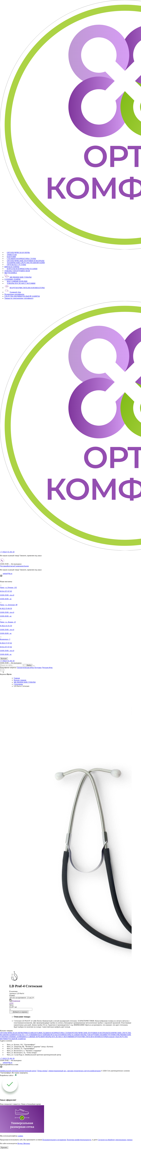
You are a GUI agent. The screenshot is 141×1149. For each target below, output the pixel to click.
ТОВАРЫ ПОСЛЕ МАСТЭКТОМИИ (21, 283)
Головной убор (15, 292)
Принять (4, 1147)
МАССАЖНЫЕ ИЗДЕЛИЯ (17, 281)
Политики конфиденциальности (79, 1140)
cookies (20, 1136)
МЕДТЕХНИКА (10, 273)
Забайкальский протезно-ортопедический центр (18, 1071)
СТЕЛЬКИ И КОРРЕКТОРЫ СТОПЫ (21, 259)
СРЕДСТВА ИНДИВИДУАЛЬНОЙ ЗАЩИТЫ (22, 296)
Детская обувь (47, 667)
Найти (29, 665)
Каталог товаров (20, 680)
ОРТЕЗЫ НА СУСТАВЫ (16, 265)
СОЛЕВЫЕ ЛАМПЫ (12, 279)
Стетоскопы (18, 684)
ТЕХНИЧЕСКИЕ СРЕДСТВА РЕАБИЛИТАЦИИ (26, 263)
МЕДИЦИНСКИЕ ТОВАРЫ (21, 277)
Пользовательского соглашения (54, 1140)
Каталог (4, 658)
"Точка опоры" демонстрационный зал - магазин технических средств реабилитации (69, 1071)
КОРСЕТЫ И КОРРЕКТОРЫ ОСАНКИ (22, 269)
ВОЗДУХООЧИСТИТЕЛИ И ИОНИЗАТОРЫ (27, 288)
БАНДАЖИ (11, 257)
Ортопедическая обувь (25, 667)
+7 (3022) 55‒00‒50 (7, 552)
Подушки (38, 667)
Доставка (3, 566)
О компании (19, 566)
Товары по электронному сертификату (18, 298)
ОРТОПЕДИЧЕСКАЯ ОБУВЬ (18, 252)
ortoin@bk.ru (7, 573)
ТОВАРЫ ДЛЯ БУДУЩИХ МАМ (17, 271)
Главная (17, 678)
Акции (26, 566)
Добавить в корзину (20, 1012)
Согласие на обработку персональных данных (115, 1140)
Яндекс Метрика (23, 1143)
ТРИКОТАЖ (12, 255)
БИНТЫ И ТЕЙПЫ (11, 267)
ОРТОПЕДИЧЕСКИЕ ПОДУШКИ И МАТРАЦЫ (25, 261)
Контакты (10, 566)
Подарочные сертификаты (14, 294)
